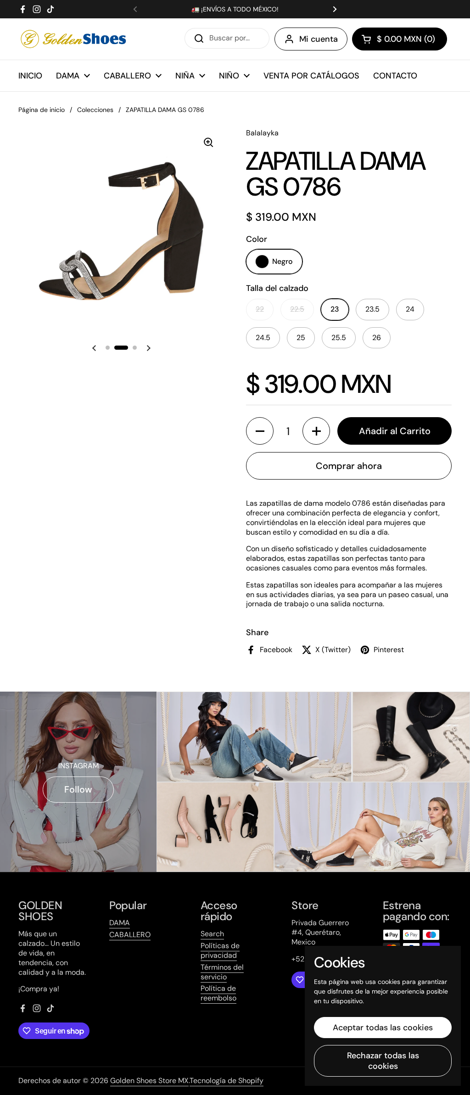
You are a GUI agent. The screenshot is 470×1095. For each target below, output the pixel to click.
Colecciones (95, 110)
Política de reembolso (218, 993)
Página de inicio (41, 110)
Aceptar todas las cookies (383, 1027)
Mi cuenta (318, 39)
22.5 (297, 309)
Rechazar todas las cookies (383, 1061)
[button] (399, 39)
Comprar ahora (349, 466)
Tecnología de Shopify (226, 1080)
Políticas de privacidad (220, 950)
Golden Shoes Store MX (149, 1080)
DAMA (119, 922)
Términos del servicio (222, 972)
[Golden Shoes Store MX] (73, 39)
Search (212, 934)
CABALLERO (130, 934)
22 (260, 309)
